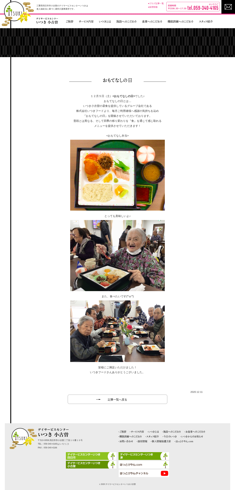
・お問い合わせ (125, 441)
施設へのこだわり (126, 21)
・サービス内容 (137, 431)
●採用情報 (153, 7)
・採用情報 (141, 441)
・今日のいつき (169, 436)
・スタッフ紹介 (152, 436)
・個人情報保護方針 (161, 441)
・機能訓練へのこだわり (130, 436)
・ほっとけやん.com (183, 441)
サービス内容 (86, 21)
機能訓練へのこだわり (180, 21)
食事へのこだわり (152, 21)
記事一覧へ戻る (117, 399)
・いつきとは (153, 431)
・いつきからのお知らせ (191, 436)
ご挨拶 (69, 21)
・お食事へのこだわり (194, 431)
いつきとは (105, 21)
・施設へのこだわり (171, 431)
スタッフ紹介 (206, 21)
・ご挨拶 (122, 431)
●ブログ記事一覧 (156, 3)
